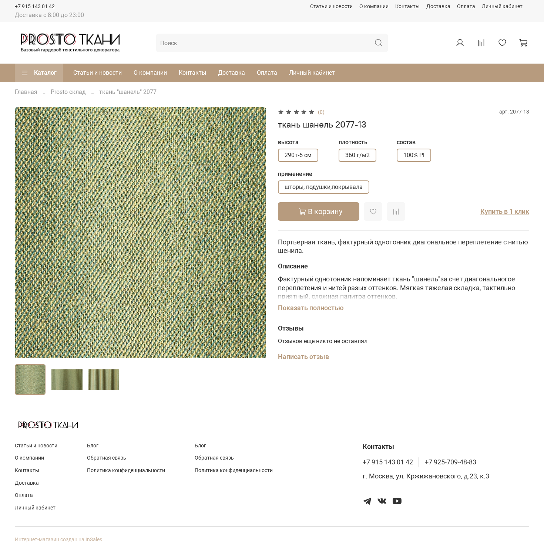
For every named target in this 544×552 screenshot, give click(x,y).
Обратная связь (106, 458)
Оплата (466, 6)
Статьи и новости (331, 6)
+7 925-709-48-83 (450, 462)
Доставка (438, 6)
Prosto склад (68, 91)
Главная (26, 91)
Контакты (407, 6)
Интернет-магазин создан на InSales (58, 539)
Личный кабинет (502, 6)
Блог (92, 446)
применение (295, 173)
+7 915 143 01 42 (35, 6)
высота (288, 142)
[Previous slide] (27, 233)
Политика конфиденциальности (126, 470)
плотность (353, 142)
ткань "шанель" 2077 (128, 91)
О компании (374, 6)
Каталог (45, 72)
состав (406, 142)
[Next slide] (254, 233)
